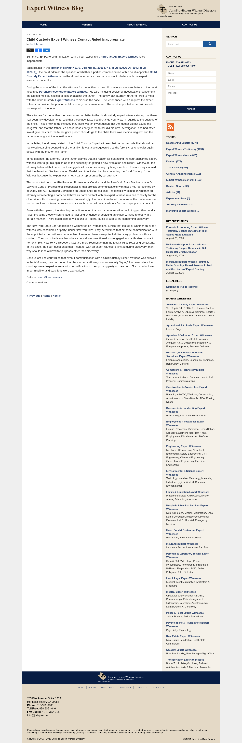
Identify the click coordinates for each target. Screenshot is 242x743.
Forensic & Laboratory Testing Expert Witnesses (187, 555)
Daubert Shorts (177, 186)
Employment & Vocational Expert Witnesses (185, 423)
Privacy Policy (108, 687)
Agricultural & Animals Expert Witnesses (189, 325)
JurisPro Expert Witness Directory (68, 739)
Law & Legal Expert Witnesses (183, 578)
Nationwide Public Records (182, 286)
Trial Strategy (177, 167)
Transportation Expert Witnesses (185, 659)
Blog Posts (158, 687)
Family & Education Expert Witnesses (187, 492)
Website (86, 24)
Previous (33, 295)
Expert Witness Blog (55, 9)
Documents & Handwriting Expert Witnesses (185, 410)
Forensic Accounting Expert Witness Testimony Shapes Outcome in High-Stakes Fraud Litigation (187, 231)
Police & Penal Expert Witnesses (185, 612)
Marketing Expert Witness (183, 210)
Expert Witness (65, 100)
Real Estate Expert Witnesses (183, 636)
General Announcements (183, 173)
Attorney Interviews (179, 204)
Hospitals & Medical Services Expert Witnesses (187, 507)
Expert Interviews (178, 198)
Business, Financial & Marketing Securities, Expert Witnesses (184, 354)
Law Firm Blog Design (199, 739)
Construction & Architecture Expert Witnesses (186, 389)
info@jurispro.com (37, 715)
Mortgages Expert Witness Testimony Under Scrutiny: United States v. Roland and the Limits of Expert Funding (189, 265)
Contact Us (189, 24)
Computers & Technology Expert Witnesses (185, 371)
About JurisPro (137, 24)
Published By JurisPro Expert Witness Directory (186, 10)
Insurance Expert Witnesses (182, 543)
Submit (191, 109)
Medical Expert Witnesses (181, 591)
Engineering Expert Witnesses (183, 446)
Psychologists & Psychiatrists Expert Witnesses (187, 624)
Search (209, 44)
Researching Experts (182, 142)
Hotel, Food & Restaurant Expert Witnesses (185, 532)
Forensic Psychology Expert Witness (63, 91)
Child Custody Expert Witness (118, 56)
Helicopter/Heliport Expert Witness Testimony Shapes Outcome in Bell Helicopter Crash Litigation (186, 248)
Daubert (174, 161)
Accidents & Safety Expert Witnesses (187, 304)
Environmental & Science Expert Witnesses (184, 473)
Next (57, 295)
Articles (173, 192)
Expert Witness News (181, 155)
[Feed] (170, 127)
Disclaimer (125, 687)
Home (43, 24)
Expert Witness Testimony (49, 277)
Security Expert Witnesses (181, 649)
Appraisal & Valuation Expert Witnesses (189, 335)
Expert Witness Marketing (184, 179)
